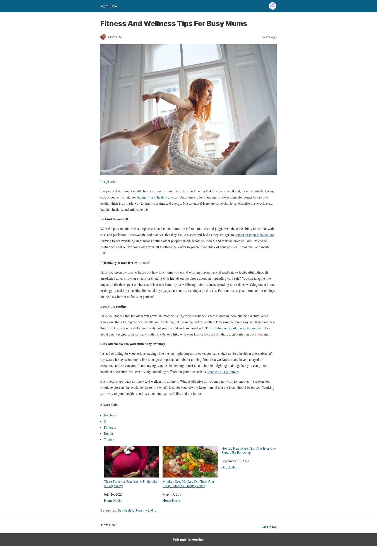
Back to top (269, 527)
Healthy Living (146, 510)
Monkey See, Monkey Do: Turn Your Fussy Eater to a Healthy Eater (188, 483)
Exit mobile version (188, 539)
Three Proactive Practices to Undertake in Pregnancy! (130, 483)
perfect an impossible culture (254, 234)
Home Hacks (113, 500)
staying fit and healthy (152, 197)
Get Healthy (229, 467)
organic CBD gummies (222, 371)
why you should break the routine (239, 328)
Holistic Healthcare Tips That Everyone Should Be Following (248, 450)
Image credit (108, 181)
